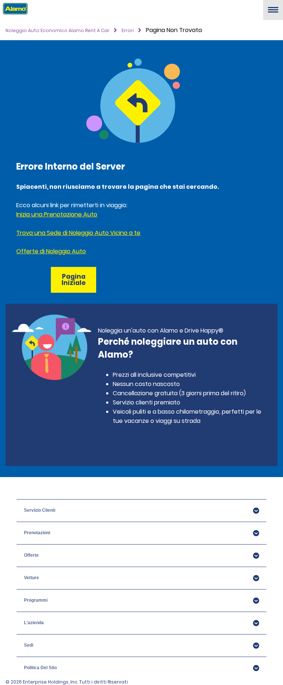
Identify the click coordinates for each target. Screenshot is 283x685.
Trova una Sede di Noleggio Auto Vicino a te (78, 233)
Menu (273, 13)
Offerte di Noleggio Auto (51, 251)
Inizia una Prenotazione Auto (56, 214)
